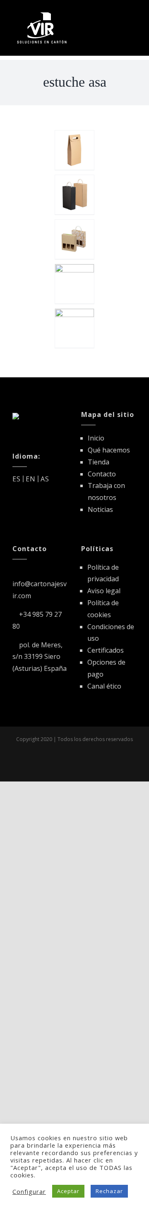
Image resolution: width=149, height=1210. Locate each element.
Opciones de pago (106, 668)
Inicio (96, 438)
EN (31, 479)
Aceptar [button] (68, 1191)
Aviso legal (103, 590)
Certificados (105, 650)
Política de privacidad (103, 573)
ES (16, 479)
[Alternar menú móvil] (133, 13)
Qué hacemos (109, 450)
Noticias (100, 509)
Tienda (98, 461)
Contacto (102, 473)
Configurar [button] (29, 1191)
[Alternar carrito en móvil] (117, 13)
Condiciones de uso (110, 632)
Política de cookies (103, 608)
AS (45, 479)
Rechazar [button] (109, 1191)
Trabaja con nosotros (106, 491)
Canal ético (104, 686)
